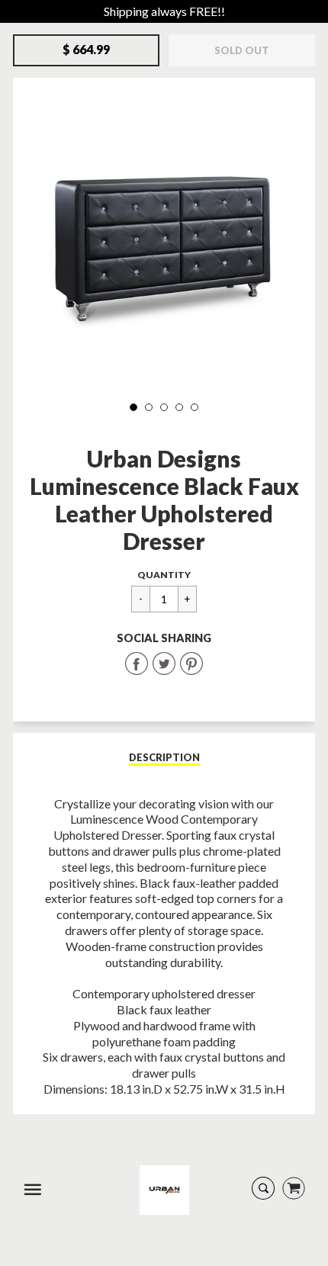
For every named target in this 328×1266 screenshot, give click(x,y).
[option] (164, 240)
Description (164, 757)
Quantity (164, 574)
